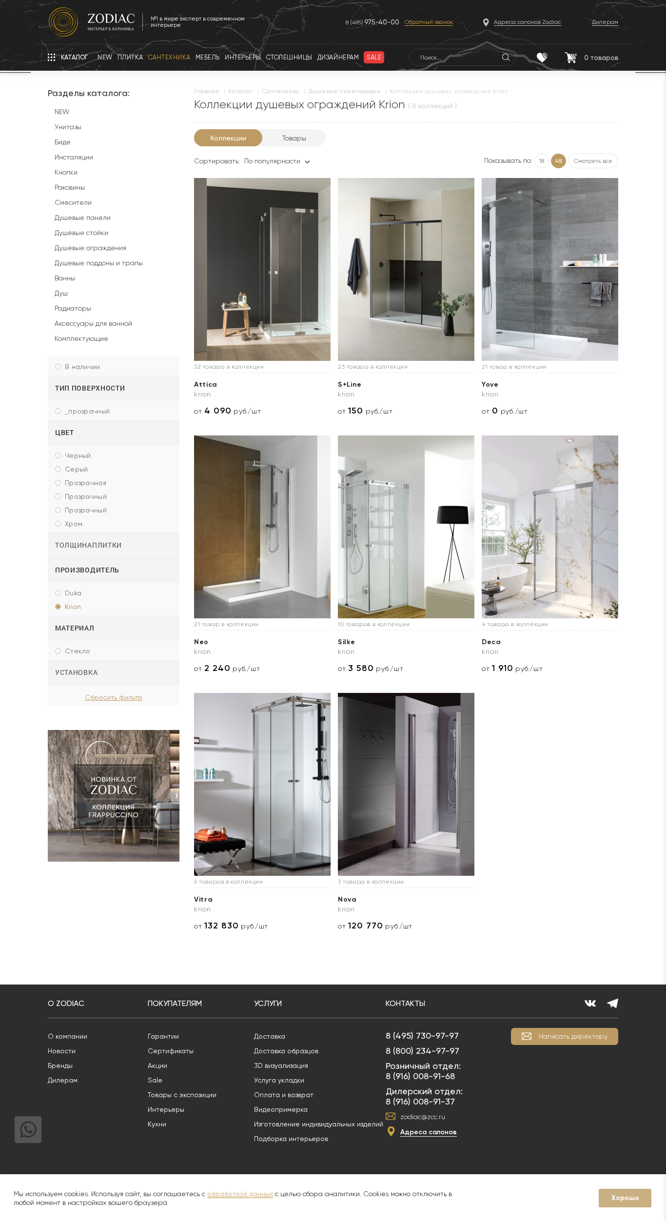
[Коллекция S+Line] (406, 269)
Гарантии (163, 1036)
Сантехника (280, 91)
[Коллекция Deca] (550, 526)
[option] (113, 796)
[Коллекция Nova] (406, 784)
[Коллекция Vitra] (262, 784)
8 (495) (372, 22)
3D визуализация (281, 1065)
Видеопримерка (281, 1109)
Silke (346, 642)
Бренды (60, 1065)
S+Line (350, 384)
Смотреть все (593, 161)
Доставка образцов (286, 1051)
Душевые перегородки (344, 91)
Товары (294, 138)
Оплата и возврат (283, 1095)
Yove (490, 384)
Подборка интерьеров (291, 1139)
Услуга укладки (279, 1080)
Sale (155, 1080)
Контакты (405, 1003)
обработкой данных (240, 1194)
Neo (201, 642)
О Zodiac (66, 1003)
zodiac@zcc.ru (422, 1117)
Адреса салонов (428, 1132)
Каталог (240, 91)
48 (558, 161)
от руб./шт (227, 411)
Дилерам (63, 1080)
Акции (157, 1065)
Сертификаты (171, 1051)
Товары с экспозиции (182, 1095)
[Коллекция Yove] (550, 269)
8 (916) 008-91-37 (420, 1101)
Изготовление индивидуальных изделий (318, 1124)
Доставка (269, 1036)
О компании (67, 1036)
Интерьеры (166, 1109)
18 (541, 161)
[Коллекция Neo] (262, 526)
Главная (206, 91)
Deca (491, 642)
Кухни (157, 1124)
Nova (347, 899)
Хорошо (625, 1198)
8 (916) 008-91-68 (420, 1076)
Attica (205, 384)
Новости (62, 1051)
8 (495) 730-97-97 (422, 1035)
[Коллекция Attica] (262, 269)
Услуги (268, 1003)
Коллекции (228, 138)
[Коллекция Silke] (406, 526)
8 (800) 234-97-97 (422, 1050)
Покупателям (175, 1003)
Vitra (203, 899)
